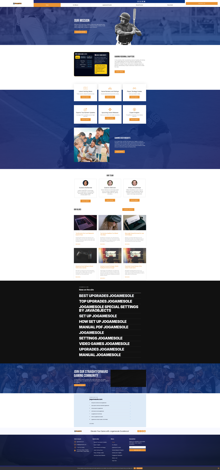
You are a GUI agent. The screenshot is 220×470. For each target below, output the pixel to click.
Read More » (78, 244)
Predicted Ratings (89, 57)
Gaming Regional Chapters (118, 450)
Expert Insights (97, 444)
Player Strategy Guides (99, 452)
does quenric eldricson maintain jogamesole (99, 405)
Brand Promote (139, 5)
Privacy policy (139, 468)
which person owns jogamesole (96, 411)
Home (47, 5)
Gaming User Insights (116, 452)
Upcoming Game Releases (99, 455)
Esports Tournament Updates (100, 442)
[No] (218, 468)
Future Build (170, 5)
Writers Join (114, 458)
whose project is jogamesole (96, 408)
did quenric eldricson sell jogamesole (97, 402)
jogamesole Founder (107, 5)
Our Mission (75, 5)
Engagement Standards (117, 455)
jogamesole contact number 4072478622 (98, 419)
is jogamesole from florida (95, 413)
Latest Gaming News (98, 450)
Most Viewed (77, 57)
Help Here (114, 460)
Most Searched (83, 57)
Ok (134, 468)
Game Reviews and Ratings (99, 447)
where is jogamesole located (96, 416)
